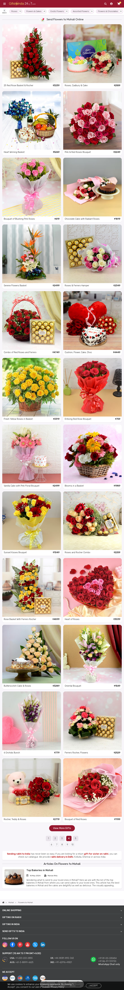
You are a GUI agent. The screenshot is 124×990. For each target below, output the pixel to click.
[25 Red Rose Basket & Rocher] (31, 53)
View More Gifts (62, 828)
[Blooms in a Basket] (92, 454)
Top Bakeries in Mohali (39, 870)
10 (73, 844)
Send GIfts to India (13, 931)
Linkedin (42, 944)
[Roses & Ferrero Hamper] (92, 253)
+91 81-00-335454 (107, 958)
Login (111, 4)
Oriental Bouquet (73, 686)
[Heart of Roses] (92, 587)
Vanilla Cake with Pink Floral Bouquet (21, 486)
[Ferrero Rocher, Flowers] (92, 720)
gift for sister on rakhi (96, 854)
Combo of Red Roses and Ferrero (20, 352)
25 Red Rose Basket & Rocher (18, 85)
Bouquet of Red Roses (76, 819)
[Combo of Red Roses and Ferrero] (31, 320)
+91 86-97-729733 (107, 961)
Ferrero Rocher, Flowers (76, 752)
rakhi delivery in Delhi (62, 857)
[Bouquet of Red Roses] (92, 787)
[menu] (5, 3)
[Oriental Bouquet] (92, 654)
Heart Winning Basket (14, 152)
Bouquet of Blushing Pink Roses (19, 219)
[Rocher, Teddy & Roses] (31, 787)
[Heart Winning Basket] (31, 120)
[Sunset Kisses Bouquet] (31, 520)
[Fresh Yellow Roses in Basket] (31, 387)
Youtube (27, 944)
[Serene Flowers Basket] (31, 253)
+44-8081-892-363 (64, 958)
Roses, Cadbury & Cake (76, 85)
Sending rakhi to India (18, 854)
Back (4, 13)
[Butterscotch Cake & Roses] (31, 654)
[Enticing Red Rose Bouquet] (92, 387)
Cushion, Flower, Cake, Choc (78, 352)
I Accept (93, 985)
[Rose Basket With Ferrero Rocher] (31, 587)
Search (105, 4)
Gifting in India (11, 924)
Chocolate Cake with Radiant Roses (82, 219)
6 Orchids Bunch (12, 752)
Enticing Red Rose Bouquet (78, 419)
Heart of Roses (72, 619)
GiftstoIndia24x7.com (22, 4)
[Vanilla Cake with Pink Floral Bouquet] (31, 454)
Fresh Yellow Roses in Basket (18, 419)
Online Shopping (11, 910)
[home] (3, 902)
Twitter (35, 944)
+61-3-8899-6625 (24, 962)
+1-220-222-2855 (24, 958)
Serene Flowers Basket (15, 285)
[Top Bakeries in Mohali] (14, 884)
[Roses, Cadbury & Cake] (92, 53)
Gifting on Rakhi (11, 917)
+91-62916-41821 (63, 962)
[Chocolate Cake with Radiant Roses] (92, 187)
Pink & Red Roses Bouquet (78, 152)
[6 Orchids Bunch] (31, 720)
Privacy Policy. (57, 987)
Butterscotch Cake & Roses (17, 686)
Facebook (12, 944)
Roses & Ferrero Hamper (77, 285)
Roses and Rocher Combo (77, 552)
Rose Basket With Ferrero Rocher (20, 619)
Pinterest (20, 944)
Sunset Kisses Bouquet (15, 552)
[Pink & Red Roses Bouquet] (92, 120)
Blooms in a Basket (74, 486)
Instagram (5, 944)
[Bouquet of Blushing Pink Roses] (31, 187)
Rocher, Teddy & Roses (15, 819)
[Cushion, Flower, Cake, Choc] (92, 320)
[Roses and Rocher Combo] (92, 520)
